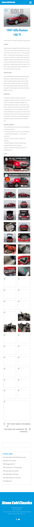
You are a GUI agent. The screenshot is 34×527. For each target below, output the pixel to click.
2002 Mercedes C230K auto (10, 474)
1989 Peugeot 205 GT (9, 464)
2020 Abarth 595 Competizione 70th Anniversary (15, 430)
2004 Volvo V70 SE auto (9, 461)
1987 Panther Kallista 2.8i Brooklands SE (19, 425)
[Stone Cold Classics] (8, 2)
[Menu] (30, 2)
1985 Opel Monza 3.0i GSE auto (12, 478)
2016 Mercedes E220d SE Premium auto (14, 457)
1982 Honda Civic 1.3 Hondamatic (12, 467)
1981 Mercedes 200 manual (11, 471)
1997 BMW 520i (7, 481)
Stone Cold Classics (16, 507)
